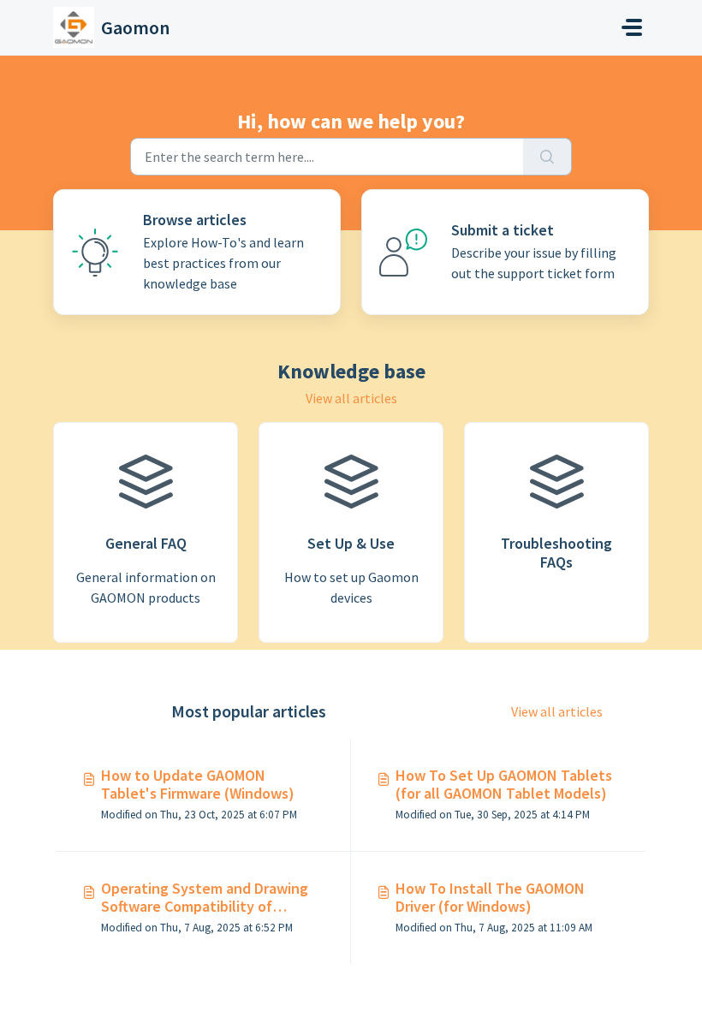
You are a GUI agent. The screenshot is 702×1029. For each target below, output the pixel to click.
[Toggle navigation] (632, 27)
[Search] (547, 156)
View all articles (351, 398)
